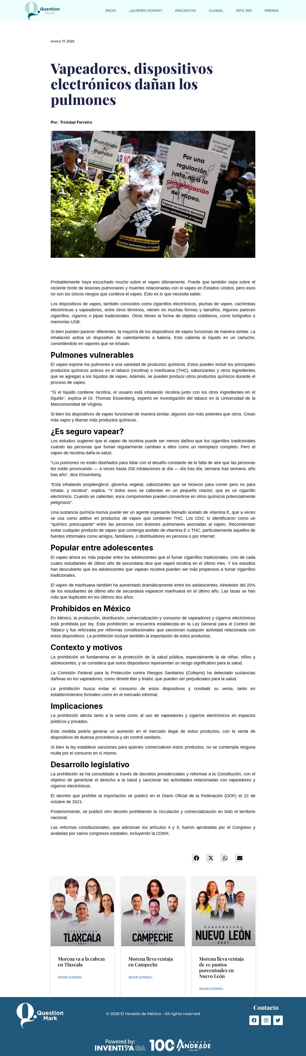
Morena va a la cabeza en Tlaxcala (81, 961)
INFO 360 (244, 10)
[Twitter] (278, 1020)
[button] (196, 858)
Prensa (272, 10)
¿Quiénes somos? (145, 10)
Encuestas (185, 10)
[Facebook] (254, 1020)
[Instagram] (266, 1020)
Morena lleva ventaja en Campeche (150, 961)
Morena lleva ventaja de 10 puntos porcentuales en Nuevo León (221, 967)
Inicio (110, 10)
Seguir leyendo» (70, 977)
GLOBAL (216, 10)
